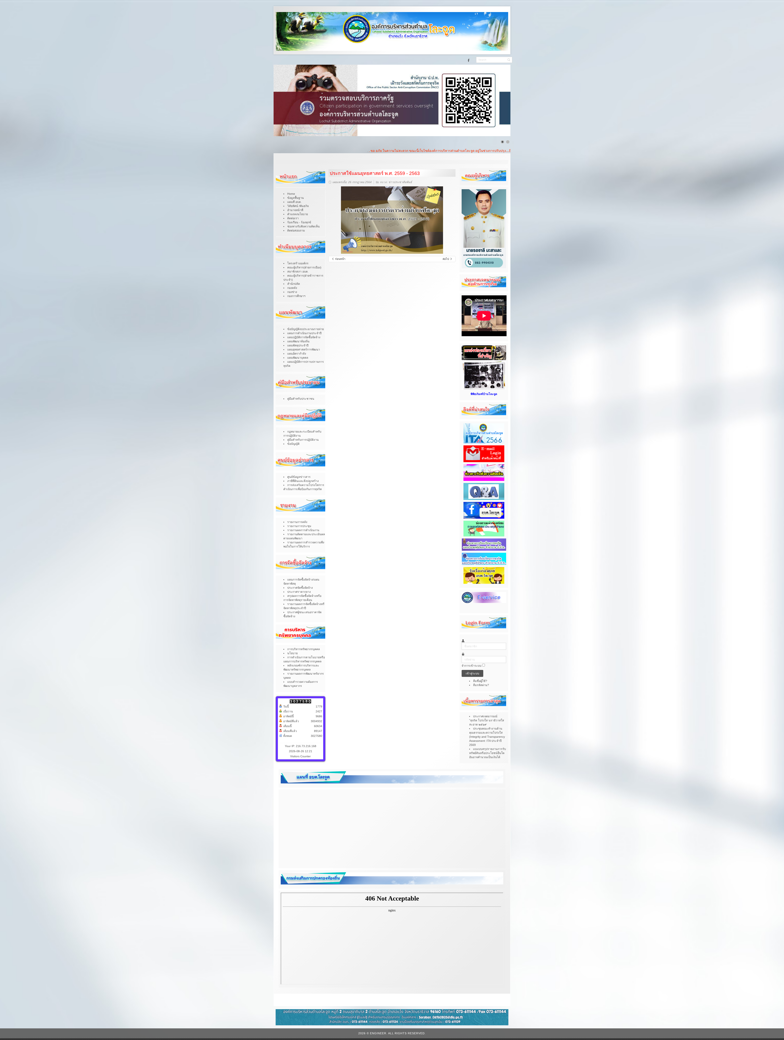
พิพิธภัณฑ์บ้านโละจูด (484, 394)
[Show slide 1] (502, 141)
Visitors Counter (300, 756)
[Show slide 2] (507, 141)
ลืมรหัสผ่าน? (481, 685)
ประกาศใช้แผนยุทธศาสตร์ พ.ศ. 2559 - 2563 (375, 173)
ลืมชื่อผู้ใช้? (480, 681)
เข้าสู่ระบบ (472, 673)
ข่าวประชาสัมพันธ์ (400, 182)
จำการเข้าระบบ (471, 665)
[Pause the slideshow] (498, 100)
